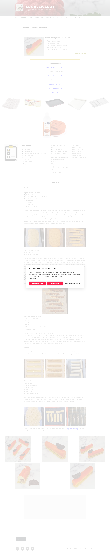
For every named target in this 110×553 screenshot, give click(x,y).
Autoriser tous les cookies (37, 283)
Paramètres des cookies (72, 283)
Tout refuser (55, 283)
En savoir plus (33, 278)
